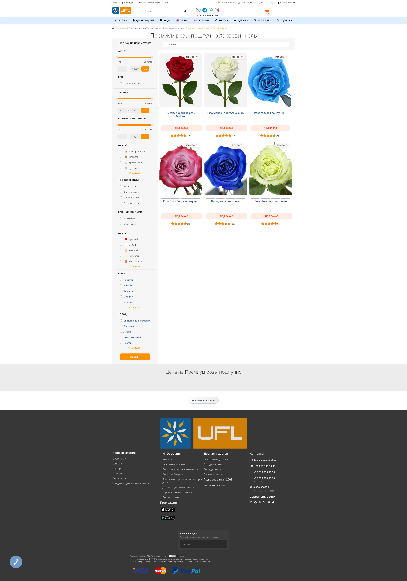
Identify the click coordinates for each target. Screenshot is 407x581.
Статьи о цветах (171, 497)
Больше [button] (136, 172)
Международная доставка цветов (130, 483)
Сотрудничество (213, 469)
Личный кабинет (287, 2)
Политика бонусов (172, 474)
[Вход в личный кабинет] (278, 2)
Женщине (129, 291)
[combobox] (226, 44)
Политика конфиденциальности (180, 469)
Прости (127, 342)
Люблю (127, 331)
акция (167, 20)
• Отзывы (143, 2)
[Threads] (260, 502)
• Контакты (165, 2)
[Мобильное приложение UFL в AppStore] (168, 509)
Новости (167, 459)
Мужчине (129, 296)
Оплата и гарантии (120, 2)
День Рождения (145, 20)
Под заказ (181, 128)
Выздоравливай (132, 337)
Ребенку (128, 285)
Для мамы (129, 279)
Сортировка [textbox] (170, 44)
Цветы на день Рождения (137, 320)
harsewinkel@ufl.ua (265, 460)
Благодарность (132, 326)
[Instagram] (217, 11)
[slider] (117, 57)
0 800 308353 (261, 487)
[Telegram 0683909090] (204, 11)
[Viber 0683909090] (198, 11)
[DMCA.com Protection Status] (177, 555)
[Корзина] (268, 12)
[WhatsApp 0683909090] (211, 11)
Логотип (117, 473)
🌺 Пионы (181, 20)
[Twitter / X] (264, 502)
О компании (119, 458)
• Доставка (133, 2)
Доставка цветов (213, 474)
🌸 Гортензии (201, 20)
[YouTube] (269, 502)
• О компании (154, 2)
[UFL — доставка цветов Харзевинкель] (121, 10)
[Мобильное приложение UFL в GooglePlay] (168, 517)
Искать (135, 357)
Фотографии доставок (216, 459)
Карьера (117, 468)
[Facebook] (255, 502)
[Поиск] (184, 10)
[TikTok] (273, 502)
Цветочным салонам (174, 464)
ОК (145, 68)
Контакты (117, 463)
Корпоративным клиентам (177, 492)
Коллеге (128, 302)
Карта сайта (119, 478)
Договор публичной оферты (178, 487)
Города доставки (213, 464)
